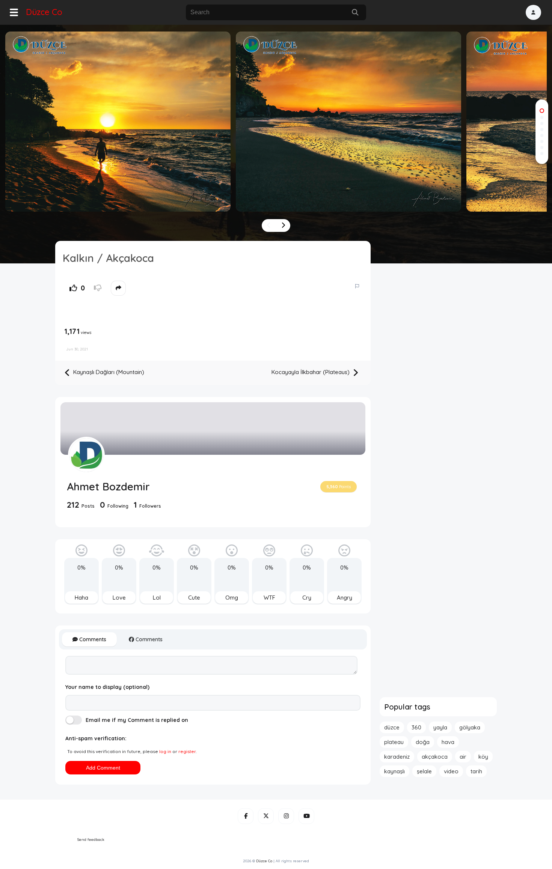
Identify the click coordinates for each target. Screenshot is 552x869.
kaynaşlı (394, 771)
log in (165, 751)
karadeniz (397, 756)
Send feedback (90, 839)
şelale (424, 771)
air (463, 756)
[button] (533, 12)
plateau (394, 742)
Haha (81, 597)
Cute (194, 597)
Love (119, 597)
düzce (392, 727)
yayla (440, 727)
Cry (306, 597)
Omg (231, 597)
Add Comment (103, 768)
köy (483, 756)
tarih (476, 771)
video (451, 771)
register (187, 751)
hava (448, 742)
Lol (157, 597)
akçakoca (435, 756)
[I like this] (73, 288)
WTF (269, 597)
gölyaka (469, 727)
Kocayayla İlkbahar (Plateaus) (311, 372)
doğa (423, 742)
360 (416, 727)
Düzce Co (44, 12)
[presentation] (269, 225)
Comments (92, 639)
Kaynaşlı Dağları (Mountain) (108, 372)
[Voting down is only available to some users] (97, 288)
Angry (344, 597)
